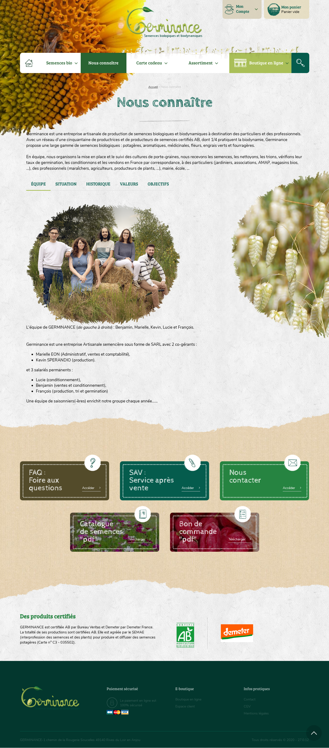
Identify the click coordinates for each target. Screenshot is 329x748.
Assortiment (201, 63)
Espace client (185, 706)
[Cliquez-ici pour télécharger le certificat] (237, 633)
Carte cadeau (149, 63)
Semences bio (59, 63)
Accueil (153, 87)
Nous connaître (103, 63)
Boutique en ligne (266, 63)
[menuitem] (286, 9)
